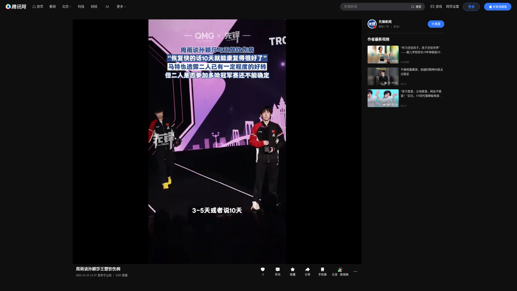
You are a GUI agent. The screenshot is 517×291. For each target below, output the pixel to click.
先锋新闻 (385, 21)
